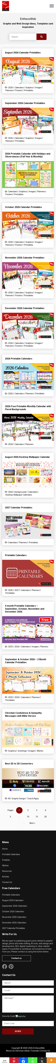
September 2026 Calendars (14, 906)
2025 (10, 646)
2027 (17, 590)
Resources (7, 871)
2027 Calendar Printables (13, 928)
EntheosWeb (39, 1048)
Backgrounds (20, 492)
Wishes (40, 751)
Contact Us (7, 882)
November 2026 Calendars (14, 917)
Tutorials (35, 1051)
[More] (51, 1060)
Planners (9, 90)
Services (19, 1051)
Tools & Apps (33, 798)
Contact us (16, 958)
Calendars (19, 87)
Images (38, 87)
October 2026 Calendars (13, 911)
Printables (28, 90)
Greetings (22, 751)
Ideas (27, 1051)
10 (28, 817)
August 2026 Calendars (12, 900)
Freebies (6, 860)
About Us (10, 1051)
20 (45, 817)
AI (9, 798)
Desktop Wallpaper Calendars (18, 495)
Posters (18, 90)
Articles (5, 877)
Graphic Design (18, 798)
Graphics (29, 87)
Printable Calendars (11, 854)
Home (5, 849)
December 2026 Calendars (14, 922)
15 (37, 817)
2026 (10, 87)
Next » (32, 823)
